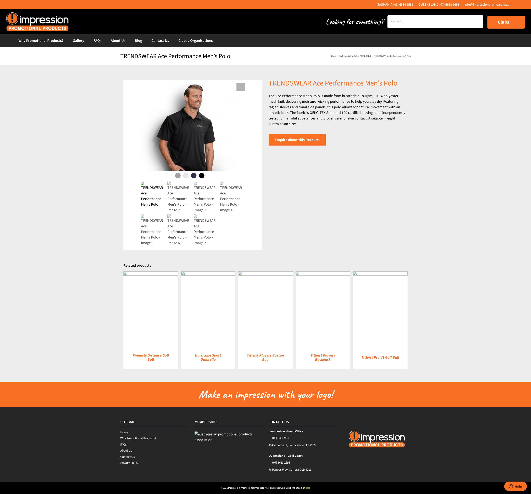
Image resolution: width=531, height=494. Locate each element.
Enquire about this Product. (297, 139)
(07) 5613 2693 (281, 462)
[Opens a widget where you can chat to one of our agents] (515, 487)
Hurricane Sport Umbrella (208, 357)
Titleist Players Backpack (323, 357)
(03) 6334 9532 (281, 438)
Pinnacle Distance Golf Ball (151, 357)
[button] (240, 87)
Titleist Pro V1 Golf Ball (380, 357)
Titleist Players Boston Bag (265, 357)
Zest (308, 488)
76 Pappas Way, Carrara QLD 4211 (290, 469)
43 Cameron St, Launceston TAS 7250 (292, 445)
